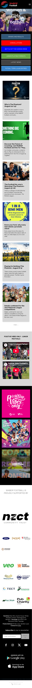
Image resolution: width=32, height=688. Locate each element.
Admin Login (17, 684)
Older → (16, 325)
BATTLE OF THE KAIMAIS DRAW (16, 49)
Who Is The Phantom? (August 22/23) (12, 105)
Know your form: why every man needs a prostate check (15, 226)
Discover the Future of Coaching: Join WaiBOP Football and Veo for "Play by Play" (14, 146)
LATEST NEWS (16, 62)
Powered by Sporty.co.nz (16, 682)
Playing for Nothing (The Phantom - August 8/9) (14, 267)
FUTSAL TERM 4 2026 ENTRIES (16, 68)
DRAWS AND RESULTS (16, 37)
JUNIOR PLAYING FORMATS (15, 56)
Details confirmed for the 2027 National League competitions (14, 307)
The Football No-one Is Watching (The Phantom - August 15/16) (14, 186)
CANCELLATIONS (16, 43)
